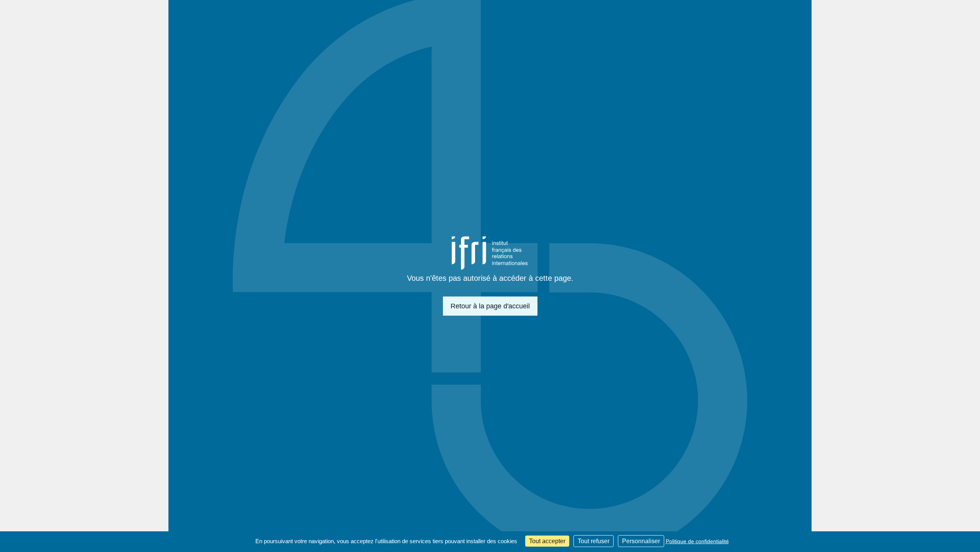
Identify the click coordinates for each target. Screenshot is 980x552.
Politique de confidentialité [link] (697, 541)
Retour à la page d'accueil (490, 306)
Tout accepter (547, 541)
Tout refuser (593, 541)
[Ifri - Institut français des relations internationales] (490, 253)
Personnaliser (641, 541)
